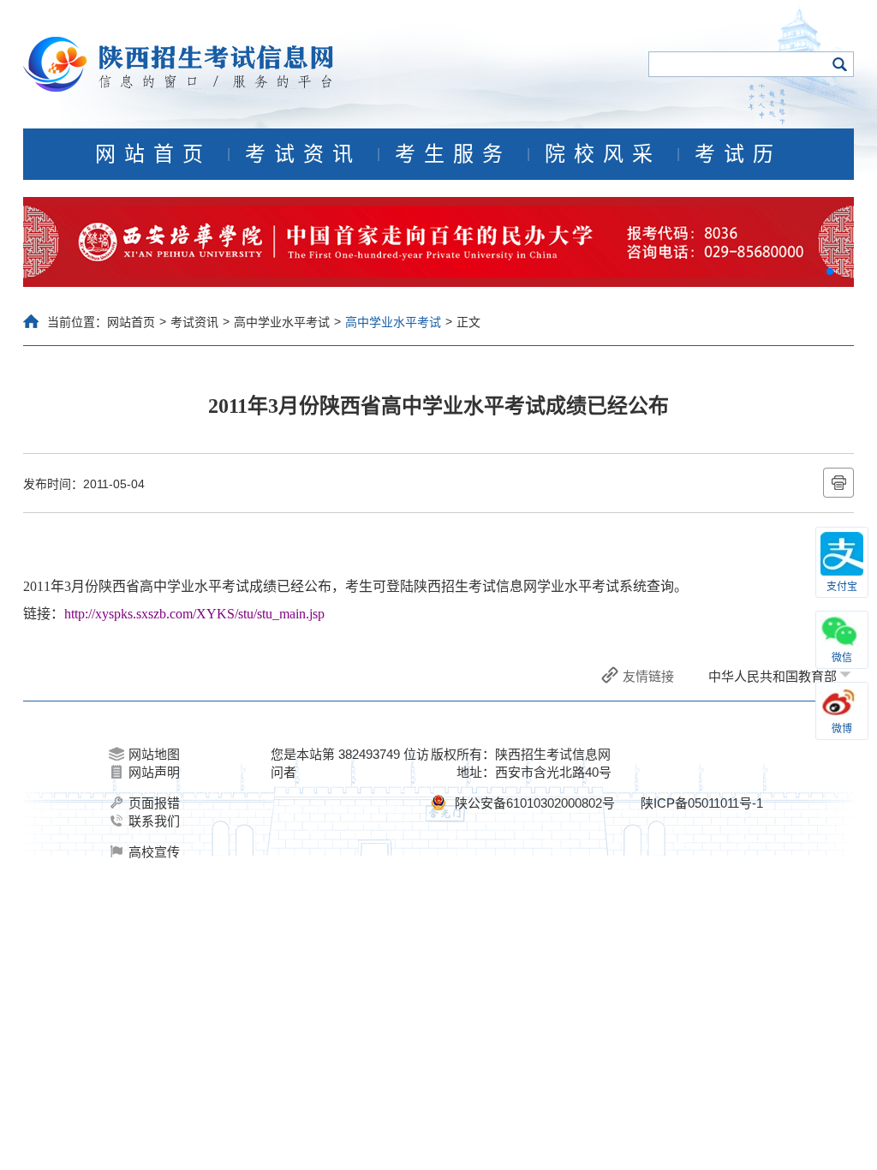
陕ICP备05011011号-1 (702, 803)
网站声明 (154, 772)
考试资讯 (303, 154)
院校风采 (603, 154)
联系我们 (154, 821)
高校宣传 (154, 852)
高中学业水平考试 (282, 322)
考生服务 (453, 154)
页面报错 (154, 803)
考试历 (738, 154)
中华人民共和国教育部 (772, 676)
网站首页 (153, 154)
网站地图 (154, 754)
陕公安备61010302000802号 (535, 803)
